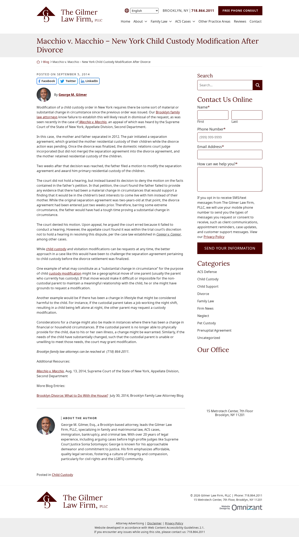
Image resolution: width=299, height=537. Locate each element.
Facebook (46, 81)
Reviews (240, 22)
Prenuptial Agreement (214, 330)
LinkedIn (88, 81)
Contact (256, 22)
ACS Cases (183, 22)
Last (234, 122)
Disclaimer (154, 523)
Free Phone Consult (240, 10)
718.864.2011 (196, 532)
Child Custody (62, 474)
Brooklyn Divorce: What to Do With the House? (72, 395)
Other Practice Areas (214, 22)
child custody (56, 249)
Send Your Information (229, 248)
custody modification (65, 273)
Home (125, 22)
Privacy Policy (214, 237)
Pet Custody (206, 323)
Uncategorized (208, 337)
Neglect (203, 315)
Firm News (205, 308)
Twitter (67, 81)
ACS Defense (207, 272)
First (200, 122)
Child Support (207, 286)
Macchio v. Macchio (93, 122)
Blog (46, 62)
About (138, 22)
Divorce (203, 294)
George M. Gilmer (73, 94)
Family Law (159, 22)
